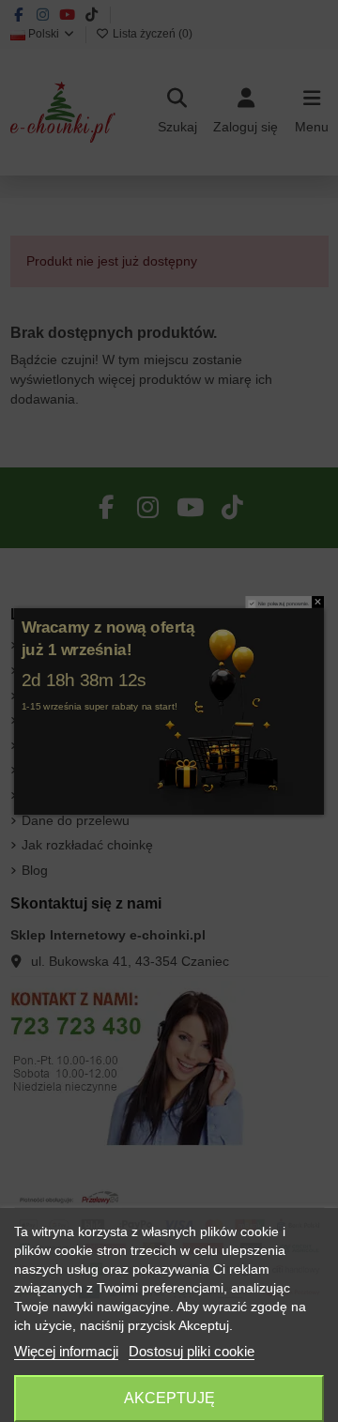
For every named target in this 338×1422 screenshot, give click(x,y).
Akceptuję (169, 1398)
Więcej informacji (66, 1351)
